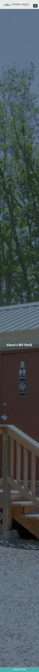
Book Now (19, 669)
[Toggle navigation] (35, 6)
